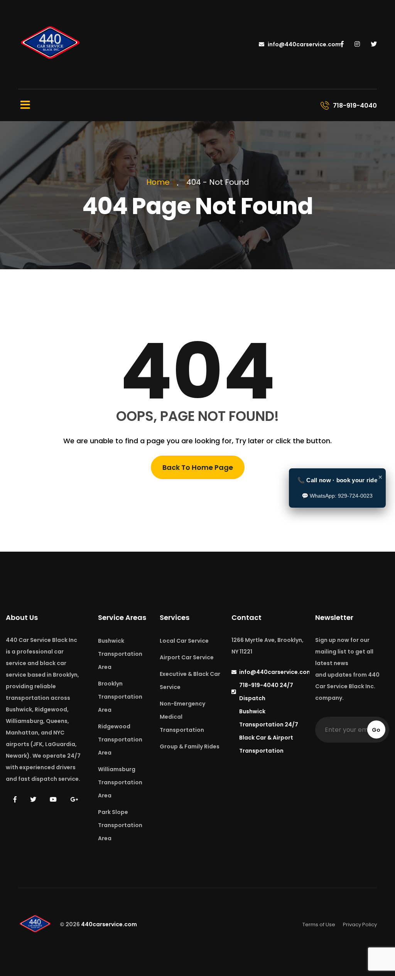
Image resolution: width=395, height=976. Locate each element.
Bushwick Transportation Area (120, 654)
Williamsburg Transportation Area (120, 782)
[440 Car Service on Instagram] (357, 44)
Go (376, 730)
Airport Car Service (187, 657)
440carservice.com (109, 924)
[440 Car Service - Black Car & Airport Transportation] (51, 43)
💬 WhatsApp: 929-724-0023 (337, 496)
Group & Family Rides (189, 746)
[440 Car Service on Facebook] (342, 44)
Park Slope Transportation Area (120, 825)
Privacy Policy (360, 924)
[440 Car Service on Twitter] (374, 44)
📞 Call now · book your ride (337, 480)
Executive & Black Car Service (190, 680)
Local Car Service (184, 641)
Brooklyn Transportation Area (120, 697)
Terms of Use (318, 924)
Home (160, 182)
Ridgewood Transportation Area (120, 739)
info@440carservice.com (304, 44)
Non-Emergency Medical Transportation (182, 717)
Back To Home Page (197, 467)
